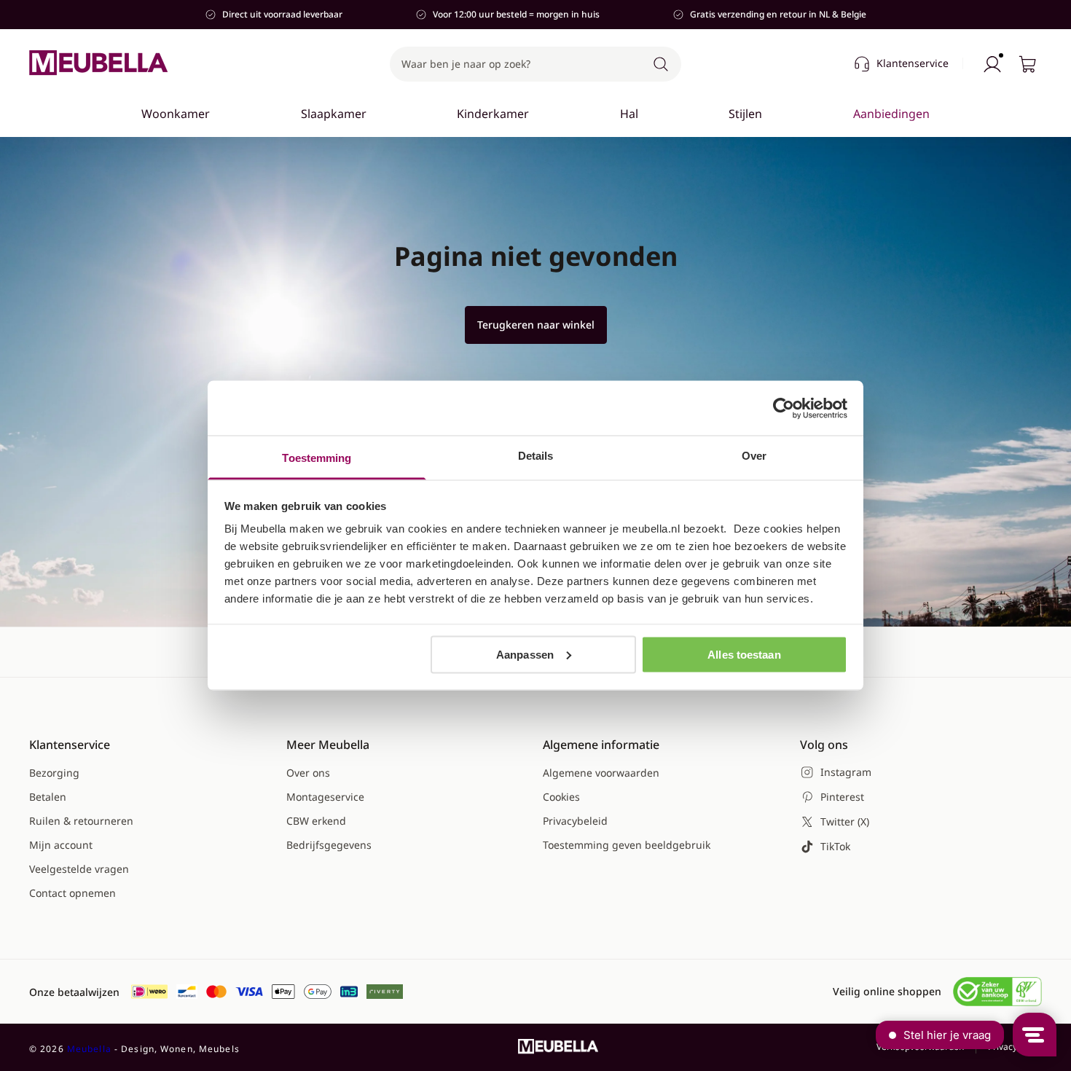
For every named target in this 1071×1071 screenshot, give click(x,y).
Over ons (308, 773)
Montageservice (325, 797)
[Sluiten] (937, 157)
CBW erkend (316, 821)
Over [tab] (754, 456)
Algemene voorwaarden (601, 773)
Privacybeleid (575, 821)
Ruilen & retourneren (81, 821)
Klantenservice (912, 63)
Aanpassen (525, 654)
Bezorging (54, 773)
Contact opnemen (72, 893)
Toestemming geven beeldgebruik (626, 845)
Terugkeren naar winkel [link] (536, 325)
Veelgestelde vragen (79, 869)
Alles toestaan (743, 654)
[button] (535, 64)
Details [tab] (536, 456)
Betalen (47, 797)
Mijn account (61, 845)
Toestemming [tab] (316, 458)
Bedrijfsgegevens (329, 845)
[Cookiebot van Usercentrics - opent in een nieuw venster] (783, 408)
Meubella (89, 1049)
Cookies (561, 797)
